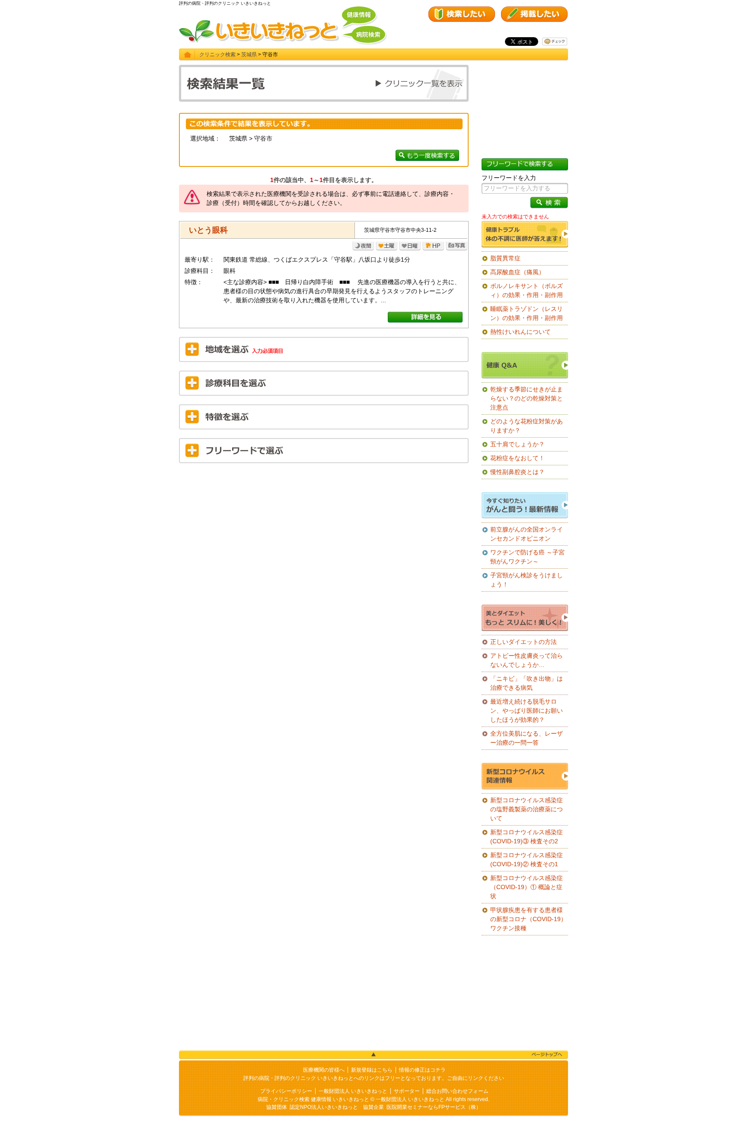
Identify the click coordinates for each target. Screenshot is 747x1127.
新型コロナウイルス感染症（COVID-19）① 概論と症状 (526, 887)
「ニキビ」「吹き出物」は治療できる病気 (526, 683)
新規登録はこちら (372, 1070)
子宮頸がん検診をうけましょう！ (526, 580)
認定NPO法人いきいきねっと (324, 1107)
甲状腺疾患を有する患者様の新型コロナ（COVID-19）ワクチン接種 (528, 919)
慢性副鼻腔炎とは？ (517, 471)
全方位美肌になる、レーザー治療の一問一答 (526, 738)
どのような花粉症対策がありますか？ (526, 426)
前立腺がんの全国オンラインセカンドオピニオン (526, 534)
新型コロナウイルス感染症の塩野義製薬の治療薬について (526, 809)
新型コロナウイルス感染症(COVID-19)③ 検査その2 (526, 837)
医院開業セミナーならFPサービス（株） (433, 1107)
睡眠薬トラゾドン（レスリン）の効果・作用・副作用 (526, 313)
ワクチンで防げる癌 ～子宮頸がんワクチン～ (527, 557)
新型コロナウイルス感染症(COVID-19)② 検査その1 (526, 860)
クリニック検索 (217, 54)
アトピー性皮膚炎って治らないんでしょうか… (526, 660)
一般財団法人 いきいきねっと (353, 1091)
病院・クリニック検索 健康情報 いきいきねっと (313, 1099)
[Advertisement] (324, 532)
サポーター (407, 1091)
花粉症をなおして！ (517, 458)
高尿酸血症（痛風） (517, 272)
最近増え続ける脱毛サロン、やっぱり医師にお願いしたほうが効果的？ (526, 710)
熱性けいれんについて (520, 331)
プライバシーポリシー (286, 1091)
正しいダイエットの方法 (523, 641)
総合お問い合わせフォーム (457, 1091)
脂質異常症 (505, 258)
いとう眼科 (208, 230)
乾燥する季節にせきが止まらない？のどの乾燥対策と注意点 (526, 398)
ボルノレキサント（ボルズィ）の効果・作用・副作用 (526, 290)
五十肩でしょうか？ (517, 444)
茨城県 (249, 54)
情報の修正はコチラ (422, 1070)
